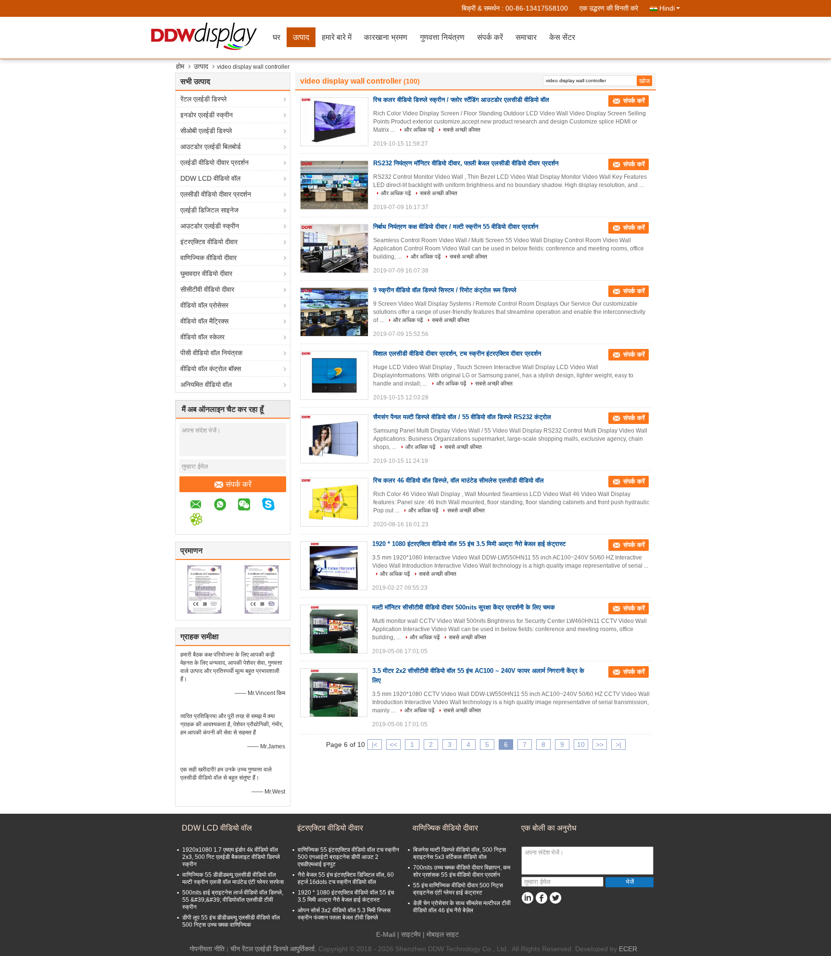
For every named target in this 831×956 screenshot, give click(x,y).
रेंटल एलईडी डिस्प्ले (203, 99)
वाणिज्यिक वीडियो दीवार (208, 257)
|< (375, 744)
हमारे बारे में (337, 37)
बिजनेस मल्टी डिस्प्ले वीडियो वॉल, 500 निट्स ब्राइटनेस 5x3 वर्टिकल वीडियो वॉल (459, 853)
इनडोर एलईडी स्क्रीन (206, 115)
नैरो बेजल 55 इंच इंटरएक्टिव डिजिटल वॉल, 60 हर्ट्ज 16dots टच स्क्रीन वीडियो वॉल (346, 878)
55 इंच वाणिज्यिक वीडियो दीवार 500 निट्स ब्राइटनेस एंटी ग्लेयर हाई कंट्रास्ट (458, 889)
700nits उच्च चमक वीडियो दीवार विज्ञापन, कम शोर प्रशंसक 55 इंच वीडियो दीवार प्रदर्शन (461, 871)
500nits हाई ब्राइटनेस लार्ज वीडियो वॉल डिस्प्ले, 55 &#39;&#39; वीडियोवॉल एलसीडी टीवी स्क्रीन (232, 899)
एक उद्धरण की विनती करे (608, 8)
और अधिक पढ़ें (419, 129)
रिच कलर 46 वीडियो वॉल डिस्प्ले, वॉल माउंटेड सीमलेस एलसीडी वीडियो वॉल (458, 480)
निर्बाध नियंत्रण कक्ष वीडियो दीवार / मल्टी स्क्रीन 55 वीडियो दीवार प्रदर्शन (455, 226)
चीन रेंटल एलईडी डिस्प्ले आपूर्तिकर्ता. (274, 949)
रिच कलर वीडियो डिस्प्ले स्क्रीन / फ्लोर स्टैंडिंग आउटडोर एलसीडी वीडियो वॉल (461, 99)
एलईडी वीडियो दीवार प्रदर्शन (214, 162)
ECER (628, 949)
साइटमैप (411, 934)
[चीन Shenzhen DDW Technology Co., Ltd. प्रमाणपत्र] (204, 589)
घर (276, 37)
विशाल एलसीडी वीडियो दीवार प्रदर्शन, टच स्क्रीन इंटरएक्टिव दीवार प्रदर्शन (457, 353)
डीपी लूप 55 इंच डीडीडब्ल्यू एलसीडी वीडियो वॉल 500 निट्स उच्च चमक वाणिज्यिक (231, 921)
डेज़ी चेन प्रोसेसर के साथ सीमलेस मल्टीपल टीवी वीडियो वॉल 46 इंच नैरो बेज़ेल (462, 907)
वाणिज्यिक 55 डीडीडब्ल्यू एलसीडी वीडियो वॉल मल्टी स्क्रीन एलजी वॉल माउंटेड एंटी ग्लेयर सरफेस (233, 878)
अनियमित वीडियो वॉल (206, 384)
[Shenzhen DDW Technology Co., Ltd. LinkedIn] (527, 898)
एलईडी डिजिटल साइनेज (209, 210)
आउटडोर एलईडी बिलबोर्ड (210, 146)
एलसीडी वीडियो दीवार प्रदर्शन (215, 194)
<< (393, 744)
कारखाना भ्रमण (385, 37)
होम (180, 66)
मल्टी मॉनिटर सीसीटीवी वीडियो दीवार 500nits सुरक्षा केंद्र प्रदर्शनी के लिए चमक (463, 607)
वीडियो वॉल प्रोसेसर (204, 305)
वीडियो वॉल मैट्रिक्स (204, 321)
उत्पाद (301, 37)
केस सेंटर (562, 37)
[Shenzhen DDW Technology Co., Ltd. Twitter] (555, 898)
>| (618, 744)
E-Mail (385, 934)
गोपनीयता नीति (207, 949)
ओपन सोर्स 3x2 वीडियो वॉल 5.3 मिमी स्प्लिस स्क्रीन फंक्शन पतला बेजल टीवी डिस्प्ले (344, 914)
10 (581, 744)
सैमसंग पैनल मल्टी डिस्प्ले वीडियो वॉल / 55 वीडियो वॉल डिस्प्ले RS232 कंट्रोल (462, 417)
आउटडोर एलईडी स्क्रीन (209, 226)
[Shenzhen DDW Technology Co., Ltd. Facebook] (541, 898)
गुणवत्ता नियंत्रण (442, 37)
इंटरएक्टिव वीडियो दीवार (209, 242)
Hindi (667, 8)
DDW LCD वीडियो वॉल (210, 178)
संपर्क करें (490, 37)
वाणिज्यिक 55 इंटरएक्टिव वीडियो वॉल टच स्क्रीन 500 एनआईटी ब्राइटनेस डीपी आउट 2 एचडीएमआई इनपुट (348, 857)
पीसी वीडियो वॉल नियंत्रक (211, 353)
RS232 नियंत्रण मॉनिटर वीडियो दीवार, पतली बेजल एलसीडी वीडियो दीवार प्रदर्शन (465, 163)
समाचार (526, 37)
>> (600, 744)
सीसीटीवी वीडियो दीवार (207, 289)
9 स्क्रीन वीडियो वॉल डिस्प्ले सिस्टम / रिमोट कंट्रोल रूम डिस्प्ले (444, 290)
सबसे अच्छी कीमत (461, 129)
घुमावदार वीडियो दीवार (206, 273)
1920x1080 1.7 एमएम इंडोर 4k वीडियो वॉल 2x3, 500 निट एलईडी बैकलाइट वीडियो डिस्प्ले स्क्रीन (231, 857)
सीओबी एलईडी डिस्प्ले (206, 131)
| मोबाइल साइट (441, 934)
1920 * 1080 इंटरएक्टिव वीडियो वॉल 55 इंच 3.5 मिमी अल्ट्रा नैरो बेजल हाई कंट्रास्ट (469, 543)
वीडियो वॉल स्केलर (202, 337)
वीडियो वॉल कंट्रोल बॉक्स (210, 368)
